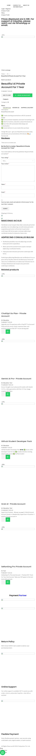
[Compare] (3, 310)
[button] (3, 331)
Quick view (3, 336)
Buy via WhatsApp (8, 331)
